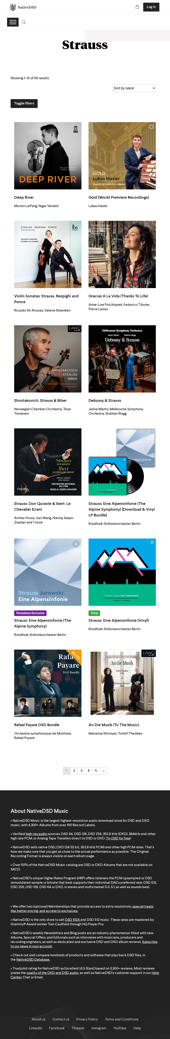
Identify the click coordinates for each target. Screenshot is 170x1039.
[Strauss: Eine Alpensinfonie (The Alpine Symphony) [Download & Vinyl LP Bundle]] (122, 462)
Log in (151, 7)
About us (38, 1019)
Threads (78, 1028)
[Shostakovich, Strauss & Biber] (47, 359)
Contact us (60, 1019)
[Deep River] (47, 155)
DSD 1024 (72, 920)
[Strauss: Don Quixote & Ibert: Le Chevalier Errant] (47, 462)
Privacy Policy (87, 1019)
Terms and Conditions (121, 1019)
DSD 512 (93, 920)
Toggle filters (24, 103)
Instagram (98, 1028)
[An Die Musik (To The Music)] (122, 683)
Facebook (57, 1028)
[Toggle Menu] (12, 22)
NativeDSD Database (32, 960)
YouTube (119, 1028)
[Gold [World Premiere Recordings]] (122, 155)
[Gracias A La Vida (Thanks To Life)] (122, 254)
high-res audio (36, 834)
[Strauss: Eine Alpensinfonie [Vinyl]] (122, 572)
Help (137, 1028)
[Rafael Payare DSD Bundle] (47, 683)
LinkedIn (35, 1028)
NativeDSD (24, 7)
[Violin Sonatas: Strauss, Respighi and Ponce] (47, 254)
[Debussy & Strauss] (122, 359)
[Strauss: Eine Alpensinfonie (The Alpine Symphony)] (47, 572)
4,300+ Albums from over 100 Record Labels (61, 825)
